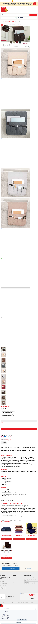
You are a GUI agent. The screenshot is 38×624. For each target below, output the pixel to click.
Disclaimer (13, 602)
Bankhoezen (15, 577)
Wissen (2, 422)
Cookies (4, 602)
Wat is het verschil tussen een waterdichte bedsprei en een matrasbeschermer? (15, 505)
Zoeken (33, 14)
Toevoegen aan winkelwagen (6, 539)
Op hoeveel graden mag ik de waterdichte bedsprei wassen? (12, 516)
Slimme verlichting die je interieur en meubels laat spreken (30, 580)
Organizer (10, 440)
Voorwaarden (9, 602)
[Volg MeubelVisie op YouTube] (6, 588)
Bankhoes (7, 439)
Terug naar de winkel (22, 619)
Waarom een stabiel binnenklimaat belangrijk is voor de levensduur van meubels (29, 583)
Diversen (10, 439)
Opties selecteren (19, 539)
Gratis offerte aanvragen (10, 568)
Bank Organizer (5, 440)
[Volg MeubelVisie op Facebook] (1, 588)
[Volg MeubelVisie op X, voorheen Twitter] (3, 588)
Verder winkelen (18, 622)
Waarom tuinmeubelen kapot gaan (29, 577)
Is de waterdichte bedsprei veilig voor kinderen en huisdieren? (12, 519)
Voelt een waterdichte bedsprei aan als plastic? (9, 515)
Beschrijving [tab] (4, 442)
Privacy (1, 602)
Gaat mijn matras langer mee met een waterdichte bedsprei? (12, 520)
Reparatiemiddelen (16, 582)
